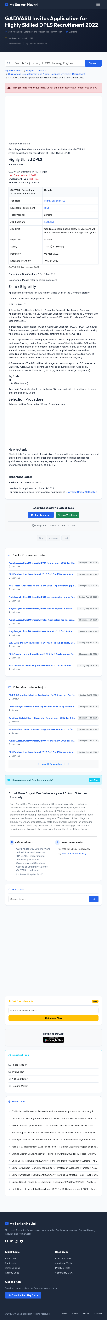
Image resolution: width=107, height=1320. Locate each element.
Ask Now (94, 780)
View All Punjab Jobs (52, 764)
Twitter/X (54, 525)
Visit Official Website (73, 853)
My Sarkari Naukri (23, 4)
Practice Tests (62, 1268)
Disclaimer (97, 1313)
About (64, 1313)
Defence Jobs (12, 1268)
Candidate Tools (63, 1263)
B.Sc (46, 207)
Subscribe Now (53, 1018)
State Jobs (10, 1258)
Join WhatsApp (69, 515)
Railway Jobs (12, 1272)
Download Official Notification (81, 492)
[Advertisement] (53, 119)
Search (94, 63)
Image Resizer (19, 1064)
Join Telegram (42, 515)
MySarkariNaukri (14, 70)
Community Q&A (64, 1272)
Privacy (85, 1313)
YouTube (70, 525)
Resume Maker (20, 1086)
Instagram (40, 525)
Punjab (30, 70)
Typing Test (18, 1071)
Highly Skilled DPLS (54, 200)
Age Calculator (20, 1078)
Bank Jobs (10, 1263)
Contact (74, 1313)
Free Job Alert (63, 1258)
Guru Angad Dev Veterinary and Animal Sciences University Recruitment (46, 74)
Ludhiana (41, 70)
